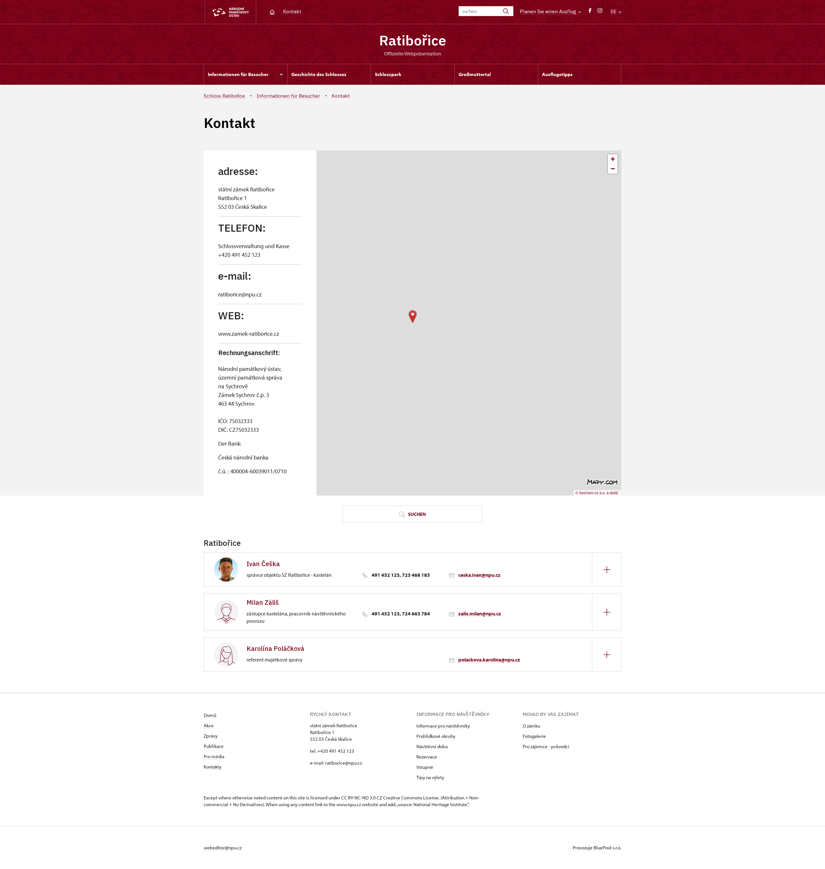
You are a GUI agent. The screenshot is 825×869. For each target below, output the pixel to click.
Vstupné (424, 767)
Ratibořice (412, 40)
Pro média (214, 756)
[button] (413, 316)
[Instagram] (599, 12)
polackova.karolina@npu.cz (489, 659)
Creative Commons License (411, 798)
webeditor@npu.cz (223, 848)
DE (614, 11)
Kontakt (292, 11)
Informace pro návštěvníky (443, 726)
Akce (209, 725)
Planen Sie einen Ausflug (549, 11)
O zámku (531, 726)
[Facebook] (589, 12)
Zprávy (211, 736)
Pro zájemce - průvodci (546, 746)
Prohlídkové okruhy (435, 736)
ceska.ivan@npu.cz (479, 575)
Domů (210, 715)
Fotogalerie (534, 736)
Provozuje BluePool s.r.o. (597, 848)
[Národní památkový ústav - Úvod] (230, 12)
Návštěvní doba (432, 746)
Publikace (214, 746)
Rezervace (426, 757)
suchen (416, 514)
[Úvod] (272, 11)
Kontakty (212, 767)
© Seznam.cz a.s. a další (596, 492)
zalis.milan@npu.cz (479, 613)
